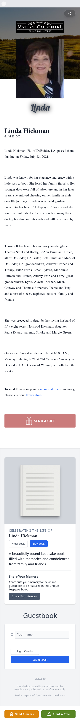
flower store (33, 395)
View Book (18, 543)
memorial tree (49, 389)
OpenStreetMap (44, 695)
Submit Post (40, 659)
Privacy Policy (29, 689)
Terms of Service (50, 689)
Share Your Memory (24, 596)
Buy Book (38, 543)
